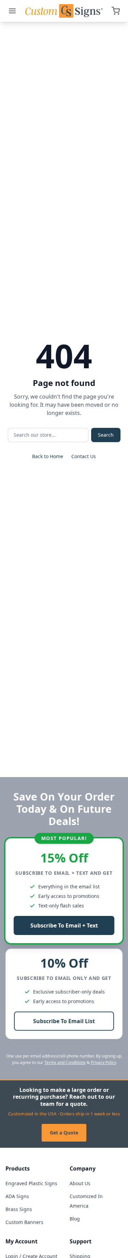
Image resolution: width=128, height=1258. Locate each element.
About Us (80, 1183)
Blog (75, 1218)
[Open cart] (116, 11)
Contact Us (83, 456)
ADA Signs (17, 1196)
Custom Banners (24, 1222)
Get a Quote (64, 1132)
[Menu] (12, 11)
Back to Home (47, 456)
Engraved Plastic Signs (31, 1183)
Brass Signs (18, 1209)
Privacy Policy (103, 1062)
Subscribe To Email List (64, 1021)
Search (106, 435)
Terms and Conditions (65, 1062)
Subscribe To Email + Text (64, 925)
